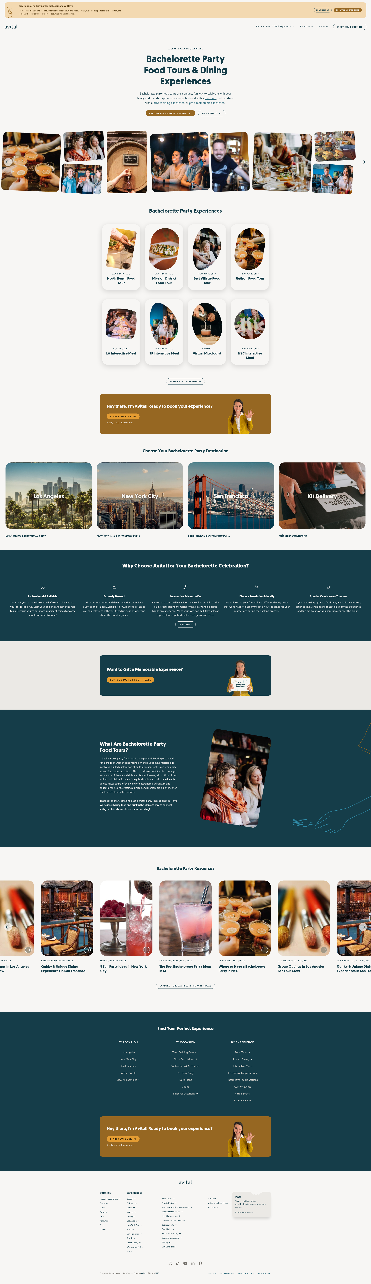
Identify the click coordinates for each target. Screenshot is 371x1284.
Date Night (185, 1080)
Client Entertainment (185, 1059)
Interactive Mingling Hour (242, 1073)
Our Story (185, 624)
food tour (210, 98)
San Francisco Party (209, 536)
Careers (103, 1230)
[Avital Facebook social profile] (200, 1264)
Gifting (185, 1087)
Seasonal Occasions (184, 1093)
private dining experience (168, 103)
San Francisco (128, 1066)
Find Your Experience (347, 10)
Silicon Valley (132, 1243)
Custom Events (242, 1087)
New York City (128, 1059)
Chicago (130, 1203)
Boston (130, 1199)
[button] (8, 927)
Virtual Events (128, 1073)
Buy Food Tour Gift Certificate (130, 680)
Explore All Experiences (185, 381)
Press (102, 1225)
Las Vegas (131, 1216)
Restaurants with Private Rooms (175, 1207)
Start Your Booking (350, 27)
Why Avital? (209, 113)
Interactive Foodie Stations (243, 1080)
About (322, 27)
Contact (211, 1273)
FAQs (102, 1216)
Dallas (129, 1208)
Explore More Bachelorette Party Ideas (185, 985)
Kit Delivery (213, 1207)
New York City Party (118, 536)
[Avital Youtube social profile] (185, 1264)
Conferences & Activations (185, 1066)
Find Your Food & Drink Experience (273, 27)
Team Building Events (184, 1052)
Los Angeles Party (26, 536)
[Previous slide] (8, 162)
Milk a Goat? (264, 1273)
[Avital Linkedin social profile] (193, 1264)
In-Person (212, 1199)
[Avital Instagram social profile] (170, 1264)
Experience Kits (242, 1100)
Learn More (322, 10)
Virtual (129, 1252)
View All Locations (127, 1080)
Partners (103, 1212)
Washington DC (134, 1247)
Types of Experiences (109, 1199)
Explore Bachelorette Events (168, 113)
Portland (130, 1230)
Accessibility (227, 1273)
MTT (157, 1273)
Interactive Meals (242, 1066)
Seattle (130, 1238)
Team (102, 1208)
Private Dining (241, 1059)
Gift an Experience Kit (293, 536)
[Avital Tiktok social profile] (178, 1264)
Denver (130, 1212)
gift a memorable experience (206, 103)
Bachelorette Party (170, 1234)
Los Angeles (128, 1052)
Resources (305, 27)
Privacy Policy (246, 1273)
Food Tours (241, 1052)
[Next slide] (363, 162)
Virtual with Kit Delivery (218, 1203)
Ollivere (144, 1273)
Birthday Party (186, 1073)
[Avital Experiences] (11, 27)
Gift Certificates (169, 1247)
